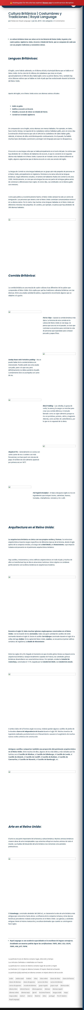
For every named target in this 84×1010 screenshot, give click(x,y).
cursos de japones (15, 985)
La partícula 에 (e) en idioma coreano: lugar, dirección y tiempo (30, 959)
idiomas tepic (25, 992)
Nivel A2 (37, 996)
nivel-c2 (30, 996)
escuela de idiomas (30, 985)
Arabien (28, 978)
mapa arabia (13, 996)
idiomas (47, 989)
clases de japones (29, 982)
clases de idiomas (15, 982)
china (35, 978)
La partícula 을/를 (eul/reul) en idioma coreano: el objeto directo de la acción (35, 972)
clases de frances (68, 978)
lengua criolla (57, 992)
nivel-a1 (22, 996)
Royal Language (14, 999)
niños (44, 996)
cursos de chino (43, 982)
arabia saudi (20, 978)
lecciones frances (44, 992)
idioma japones (37, 989)
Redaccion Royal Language (21, 21)
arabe (11, 978)
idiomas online (14, 992)
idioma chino (13, 989)
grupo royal (54, 985)
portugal (51, 996)
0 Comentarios (59, 21)
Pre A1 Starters (62, 996)
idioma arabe (65, 985)
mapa (66, 992)
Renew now (47, 3)
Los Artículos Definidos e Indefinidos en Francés (25, 962)
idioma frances (25, 989)
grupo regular (43, 985)
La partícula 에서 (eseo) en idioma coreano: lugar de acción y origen (32, 966)
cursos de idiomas (56, 982)
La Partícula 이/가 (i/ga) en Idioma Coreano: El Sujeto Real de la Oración (34, 969)
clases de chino (55, 978)
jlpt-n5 (35, 992)
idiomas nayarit (57, 989)
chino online (44, 978)
